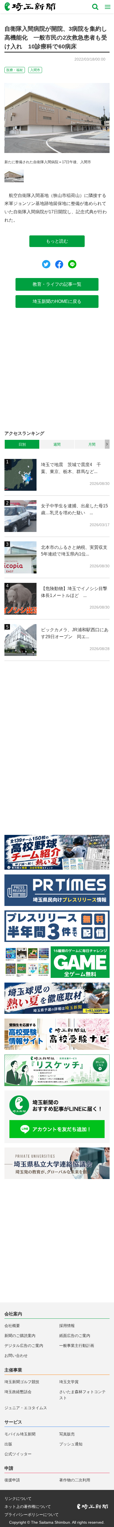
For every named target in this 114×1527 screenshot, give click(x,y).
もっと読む (57, 240)
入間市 (35, 70)
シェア (59, 264)
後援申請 (12, 1480)
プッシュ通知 (70, 1444)
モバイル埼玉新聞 (19, 1434)
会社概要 (12, 1325)
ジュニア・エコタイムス (25, 1408)
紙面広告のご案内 (74, 1335)
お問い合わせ (16, 1355)
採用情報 (67, 1325)
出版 (8, 1444)
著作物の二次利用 (74, 1480)
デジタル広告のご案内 (23, 1345)
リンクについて (18, 1498)
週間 (57, 444)
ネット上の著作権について (27, 1506)
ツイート (46, 264)
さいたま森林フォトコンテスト (82, 1395)
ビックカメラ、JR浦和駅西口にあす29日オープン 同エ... (74, 633)
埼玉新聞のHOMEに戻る (57, 301)
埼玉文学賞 (69, 1382)
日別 (22, 444)
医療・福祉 (14, 70)
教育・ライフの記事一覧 (57, 284)
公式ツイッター (18, 1454)
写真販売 (67, 1434)
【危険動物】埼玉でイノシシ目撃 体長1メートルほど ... (75, 592)
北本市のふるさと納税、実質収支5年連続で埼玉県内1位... (74, 551)
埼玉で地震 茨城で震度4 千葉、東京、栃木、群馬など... (71, 468)
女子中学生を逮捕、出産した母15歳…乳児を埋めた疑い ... (74, 509)
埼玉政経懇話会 (18, 1392)
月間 (91, 444)
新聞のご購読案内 (19, 1335)
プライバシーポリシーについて (31, 1514)
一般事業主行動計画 (76, 1345)
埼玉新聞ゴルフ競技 (21, 1382)
